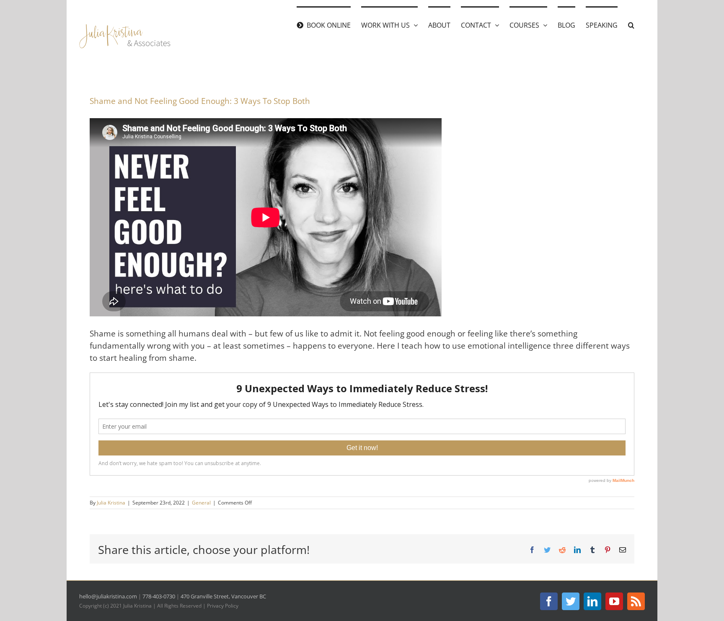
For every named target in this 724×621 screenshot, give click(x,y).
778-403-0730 (158, 596)
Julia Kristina (111, 502)
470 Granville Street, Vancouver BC (223, 596)
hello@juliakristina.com (108, 596)
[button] (631, 24)
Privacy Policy (222, 605)
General (201, 502)
